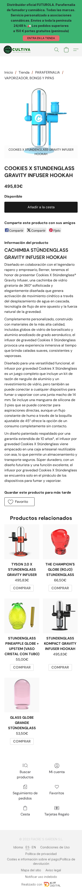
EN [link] (34, 847)
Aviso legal (53, 870)
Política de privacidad (41, 854)
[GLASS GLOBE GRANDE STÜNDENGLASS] (21, 695)
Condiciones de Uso (55, 847)
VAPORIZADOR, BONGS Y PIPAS (29, 78)
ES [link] (28, 847)
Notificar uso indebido (41, 877)
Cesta (25, 814)
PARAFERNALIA (47, 72)
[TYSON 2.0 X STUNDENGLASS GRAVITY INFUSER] (21, 541)
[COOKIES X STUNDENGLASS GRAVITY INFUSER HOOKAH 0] (41, 121)
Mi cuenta (57, 772)
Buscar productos (25, 774)
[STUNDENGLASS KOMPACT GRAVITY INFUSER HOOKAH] (60, 615)
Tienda (24, 72)
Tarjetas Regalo (56, 814)
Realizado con (31, 884)
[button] (41, 38)
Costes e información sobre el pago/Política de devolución (41, 861)
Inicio (8, 72)
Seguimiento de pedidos (25, 796)
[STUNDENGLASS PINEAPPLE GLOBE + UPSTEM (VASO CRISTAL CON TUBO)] (21, 615)
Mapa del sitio (31, 870)
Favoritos (56, 793)
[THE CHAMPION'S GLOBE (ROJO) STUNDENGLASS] (60, 541)
